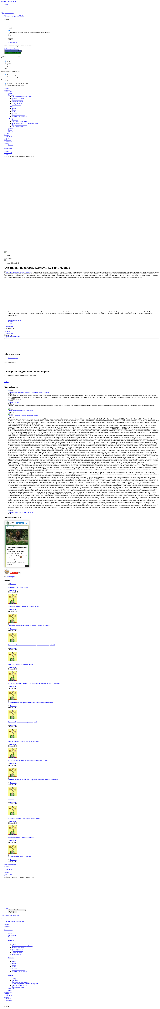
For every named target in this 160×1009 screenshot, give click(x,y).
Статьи (10, 118)
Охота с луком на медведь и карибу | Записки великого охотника (28, 392)
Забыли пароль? (13, 42)
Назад (10, 933)
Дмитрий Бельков (17, 101)
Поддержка (8, 141)
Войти (10, 39)
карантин (11, 799)
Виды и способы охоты (19, 125)
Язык (6, 908)
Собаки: (10, 106)
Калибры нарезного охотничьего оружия (25, 123)
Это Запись (10, 67)
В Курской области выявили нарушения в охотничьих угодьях (28, 760)
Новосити (11, 128)
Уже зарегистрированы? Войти (14, 16)
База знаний (8, 91)
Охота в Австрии (13, 402)
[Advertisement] (56, 175)
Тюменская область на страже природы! (20, 664)
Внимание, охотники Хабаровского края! (21, 837)
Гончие (14, 110)
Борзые (14, 108)
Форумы (7, 90)
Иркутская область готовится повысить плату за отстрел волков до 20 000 (31, 645)
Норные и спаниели (18, 115)
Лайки (14, 111)
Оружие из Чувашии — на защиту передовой (22, 722)
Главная (6, 88)
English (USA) (12, 912)
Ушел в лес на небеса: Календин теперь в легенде (23, 606)
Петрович (13, 590)
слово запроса (13, 77)
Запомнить (11, 32)
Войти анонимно (13, 36)
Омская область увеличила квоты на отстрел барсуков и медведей (29, 625)
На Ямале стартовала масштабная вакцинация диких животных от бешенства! (33, 779)
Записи (9, 63)
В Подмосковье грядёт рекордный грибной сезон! (24, 818)
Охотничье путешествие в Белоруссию (20, 410)
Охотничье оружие (18, 126)
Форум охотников (10, 864)
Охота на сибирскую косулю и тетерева (20, 512)
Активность (8, 136)
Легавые (14, 113)
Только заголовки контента (15, 85)
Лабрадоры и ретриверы (19, 116)
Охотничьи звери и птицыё (20, 121)
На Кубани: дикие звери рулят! (18, 587)
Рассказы (15, 120)
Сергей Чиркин (17, 103)
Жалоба (7, 331)
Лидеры (6, 138)
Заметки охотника (17, 100)
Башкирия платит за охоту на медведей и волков (23, 741)
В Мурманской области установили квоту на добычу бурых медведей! (30, 702)
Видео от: (11, 95)
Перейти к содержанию (8, 1)
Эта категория (11, 65)
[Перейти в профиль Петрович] (12, 584)
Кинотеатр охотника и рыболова (22, 96)
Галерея (6, 135)
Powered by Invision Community (10, 915)
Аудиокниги (8, 133)
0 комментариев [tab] (13, 358)
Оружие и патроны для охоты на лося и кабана (23, 415)
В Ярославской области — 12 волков (19, 856)
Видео (10, 93)
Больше (10, 131)
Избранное (7, 140)
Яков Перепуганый (18, 98)
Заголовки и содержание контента (17, 83)
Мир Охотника (16, 105)
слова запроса (12, 75)
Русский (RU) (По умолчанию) (17, 910)
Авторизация (8, 326)
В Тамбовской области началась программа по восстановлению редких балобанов (34, 683)
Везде (8, 61)
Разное (10, 130)
